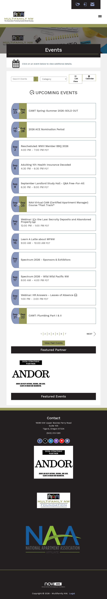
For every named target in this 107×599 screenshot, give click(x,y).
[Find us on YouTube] (61, 441)
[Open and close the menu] (70, 16)
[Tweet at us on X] (45, 441)
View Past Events (54, 343)
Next (89, 334)
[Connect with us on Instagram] (56, 441)
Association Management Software (53, 586)
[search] (36, 79)
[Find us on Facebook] (39, 441)
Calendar (89, 78)
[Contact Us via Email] (67, 441)
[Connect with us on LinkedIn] (50, 441)
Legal (72, 593)
